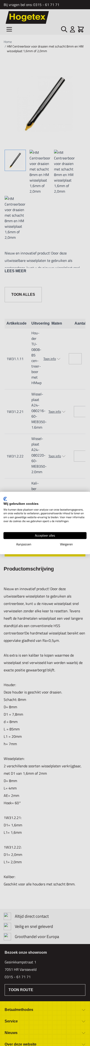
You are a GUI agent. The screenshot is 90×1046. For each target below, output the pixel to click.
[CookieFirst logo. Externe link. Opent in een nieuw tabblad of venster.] (5, 499)
